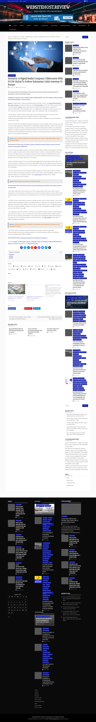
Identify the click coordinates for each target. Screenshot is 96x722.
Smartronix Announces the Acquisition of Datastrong (34, 238)
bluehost (81, 329)
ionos (76, 297)
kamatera (83, 315)
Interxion (10, 103)
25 (14, 610)
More (74, 25)
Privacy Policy (12, 29)
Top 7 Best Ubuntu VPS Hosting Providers (53, 329)
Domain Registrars (77, 178)
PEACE (20, 107)
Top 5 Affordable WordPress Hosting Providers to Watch (79, 343)
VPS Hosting (69, 152)
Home (15, 25)
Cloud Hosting (83, 103)
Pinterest (28, 308)
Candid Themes (64, 719)
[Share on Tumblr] (49, 247)
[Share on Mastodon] (39, 247)
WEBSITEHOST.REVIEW (48, 7)
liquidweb (69, 156)
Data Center (54, 25)
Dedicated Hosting (65, 25)
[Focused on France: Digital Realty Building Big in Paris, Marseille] (16, 289)
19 (17, 607)
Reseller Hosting (76, 212)
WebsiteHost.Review (32, 243)
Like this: (11, 256)
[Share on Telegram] (46, 247)
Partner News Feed (72, 117)
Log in (68, 477)
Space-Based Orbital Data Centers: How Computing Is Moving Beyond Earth (69, 520)
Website (36, 25)
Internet (74, 262)
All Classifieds (82, 25)
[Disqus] (35, 358)
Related (11, 257)
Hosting (29, 25)
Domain (22, 25)
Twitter (20, 1)
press (78, 266)
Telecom (75, 276)
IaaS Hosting (76, 180)
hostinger (82, 313)
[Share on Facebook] (21, 247)
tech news (75, 274)
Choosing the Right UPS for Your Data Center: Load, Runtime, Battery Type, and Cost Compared (76, 428)
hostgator (75, 331)
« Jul (9, 617)
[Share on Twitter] (25, 247)
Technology (81, 274)
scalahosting (69, 158)
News (74, 266)
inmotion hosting (70, 297)
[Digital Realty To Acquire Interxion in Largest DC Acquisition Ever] (35, 289)
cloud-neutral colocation (55, 103)
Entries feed (69, 480)
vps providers (70, 160)
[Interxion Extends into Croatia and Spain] (54, 290)
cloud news (82, 256)
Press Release (76, 184)
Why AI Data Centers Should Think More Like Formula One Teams (80, 61)
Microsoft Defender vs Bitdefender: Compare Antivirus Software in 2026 (48, 680)
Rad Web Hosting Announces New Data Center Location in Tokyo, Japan (48, 568)
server (76, 299)
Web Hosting (76, 186)
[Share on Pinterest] (35, 247)
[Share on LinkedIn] (28, 247)
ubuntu (75, 158)
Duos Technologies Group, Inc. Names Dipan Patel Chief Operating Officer (21, 568)
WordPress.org (70, 485)
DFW (83, 202)
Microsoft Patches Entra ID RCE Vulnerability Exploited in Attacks (16, 330)
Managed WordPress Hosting (79, 210)
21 (23, 607)
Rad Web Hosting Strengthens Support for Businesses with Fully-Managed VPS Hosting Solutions (79, 395)
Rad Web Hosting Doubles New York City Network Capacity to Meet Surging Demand (48, 605)
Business (75, 254)
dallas (74, 258)
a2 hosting (75, 311)
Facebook (12, 308)
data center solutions (13, 105)
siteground (69, 301)
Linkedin (37, 308)
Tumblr (24, 1)
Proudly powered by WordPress (36, 719)
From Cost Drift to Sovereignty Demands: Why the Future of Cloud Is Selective (35, 331)
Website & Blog (83, 278)
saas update (84, 270)
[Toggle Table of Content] (59, 252)
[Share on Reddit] (32, 247)
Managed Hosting (77, 182)
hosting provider (81, 204)
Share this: (11, 254)
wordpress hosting (77, 339)
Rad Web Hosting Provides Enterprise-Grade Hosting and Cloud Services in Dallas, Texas (79, 283)
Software (80, 272)
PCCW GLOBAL (39, 105)
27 (20, 610)
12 (17, 604)
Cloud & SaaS (44, 25)
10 (12, 604)
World (81, 186)
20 (20, 607)
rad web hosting (75, 156)
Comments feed (70, 482)
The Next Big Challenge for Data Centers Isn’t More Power (80, 72)
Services (75, 272)
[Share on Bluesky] (42, 247)
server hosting (82, 299)
